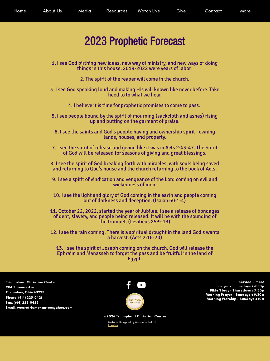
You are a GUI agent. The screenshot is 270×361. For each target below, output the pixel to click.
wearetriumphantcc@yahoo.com (45, 307)
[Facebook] (128, 285)
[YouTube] (141, 285)
